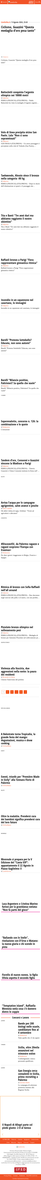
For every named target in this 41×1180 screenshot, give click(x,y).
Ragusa (20, 1142)
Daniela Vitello (25, 1083)
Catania (20, 1139)
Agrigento (26, 1139)
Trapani (32, 1142)
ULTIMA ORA (6, 1139)
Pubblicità (22, 1175)
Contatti (15, 1175)
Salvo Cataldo (7, 508)
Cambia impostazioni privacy (20, 1178)
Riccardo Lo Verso (9, 677)
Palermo (13, 1139)
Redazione (6, 427)
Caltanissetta (35, 1139)
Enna (8, 1142)
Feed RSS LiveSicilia (31, 1175)
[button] (2, 1134)
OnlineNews (7, 746)
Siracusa (26, 1142)
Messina (13, 1142)
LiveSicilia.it (5, 22)
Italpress (5, 57)
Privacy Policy (7, 1175)
